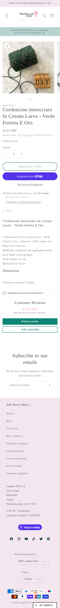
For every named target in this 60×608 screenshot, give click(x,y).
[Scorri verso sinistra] (22, 99)
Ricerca (10, 413)
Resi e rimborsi (14, 436)
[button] (6, 15)
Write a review (30, 321)
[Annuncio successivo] (53, 31)
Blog (9, 421)
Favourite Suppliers (17, 473)
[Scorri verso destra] (37, 99)
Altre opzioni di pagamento (30, 184)
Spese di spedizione (25, 135)
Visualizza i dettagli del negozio (23, 202)
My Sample (46, 605)
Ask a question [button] (30, 329)
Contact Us (12, 428)
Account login (14, 466)
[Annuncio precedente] (6, 31)
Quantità (7, 147)
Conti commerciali (16, 458)
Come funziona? (15, 451)
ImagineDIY (24, 603)
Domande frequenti (17, 443)
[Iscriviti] (49, 385)
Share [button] (9, 210)
